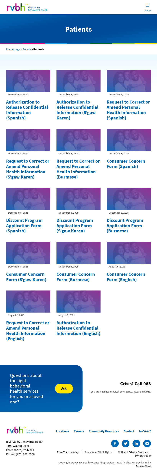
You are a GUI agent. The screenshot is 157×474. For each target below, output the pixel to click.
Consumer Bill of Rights (98, 452)
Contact (129, 431)
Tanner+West (143, 466)
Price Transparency (68, 452)
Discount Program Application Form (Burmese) (125, 225)
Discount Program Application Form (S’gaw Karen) (74, 225)
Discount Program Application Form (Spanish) (24, 225)
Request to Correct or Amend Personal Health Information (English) (27, 331)
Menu (148, 10)
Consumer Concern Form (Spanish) (126, 163)
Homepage (13, 49)
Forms (27, 49)
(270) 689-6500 (25, 454)
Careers (79, 431)
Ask (64, 388)
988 (147, 384)
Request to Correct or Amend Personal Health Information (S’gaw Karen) (27, 169)
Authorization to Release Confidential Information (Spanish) (27, 110)
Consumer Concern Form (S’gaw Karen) (26, 276)
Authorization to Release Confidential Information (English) (78, 328)
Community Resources (104, 431)
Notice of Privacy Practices (133, 452)
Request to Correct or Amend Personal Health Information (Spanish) (128, 110)
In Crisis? (145, 431)
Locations (62, 431)
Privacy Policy (143, 456)
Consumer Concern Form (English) (126, 276)
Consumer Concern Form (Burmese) (75, 276)
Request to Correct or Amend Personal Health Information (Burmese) (78, 169)
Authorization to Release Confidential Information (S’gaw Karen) (77, 110)
